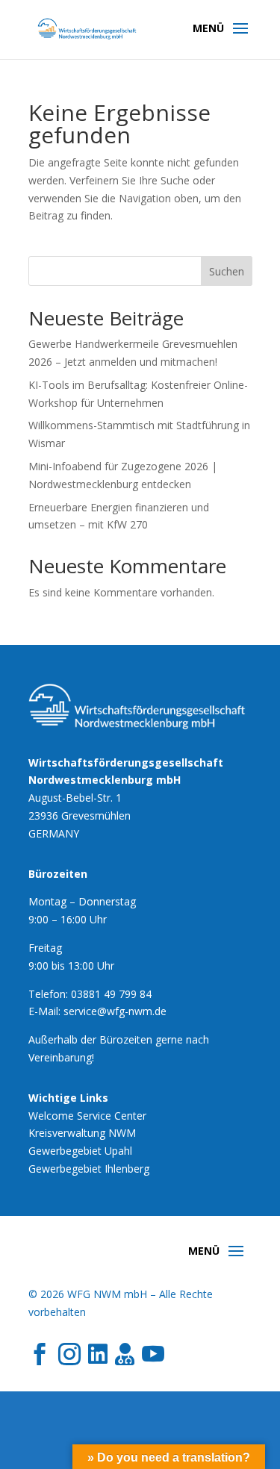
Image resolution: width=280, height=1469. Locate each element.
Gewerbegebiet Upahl (80, 1151)
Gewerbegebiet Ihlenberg (88, 1168)
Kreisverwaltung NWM (82, 1133)
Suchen (226, 271)
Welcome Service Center (87, 1115)
